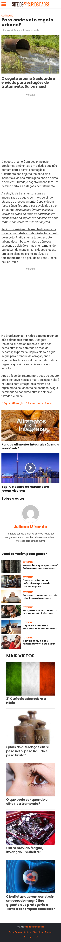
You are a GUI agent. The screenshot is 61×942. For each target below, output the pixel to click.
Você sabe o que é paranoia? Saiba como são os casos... (40, 567)
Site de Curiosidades (34, 927)
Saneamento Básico (40, 403)
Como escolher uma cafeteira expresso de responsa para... (36, 583)
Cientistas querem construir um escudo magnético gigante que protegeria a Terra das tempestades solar (30, 902)
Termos (48, 932)
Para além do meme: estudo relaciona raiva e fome (40, 597)
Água (6, 403)
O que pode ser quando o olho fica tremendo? (26, 801)
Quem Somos (15, 932)
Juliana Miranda (30, 30)
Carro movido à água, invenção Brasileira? (24, 850)
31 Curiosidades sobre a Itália (26, 700)
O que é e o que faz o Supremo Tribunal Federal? (40, 627)
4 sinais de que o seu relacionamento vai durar (39, 642)
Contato (27, 932)
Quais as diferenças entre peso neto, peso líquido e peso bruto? (27, 751)
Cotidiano (7, 15)
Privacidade (38, 932)
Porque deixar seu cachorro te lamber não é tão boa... (40, 612)
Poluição (18, 403)
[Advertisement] (30, 127)
